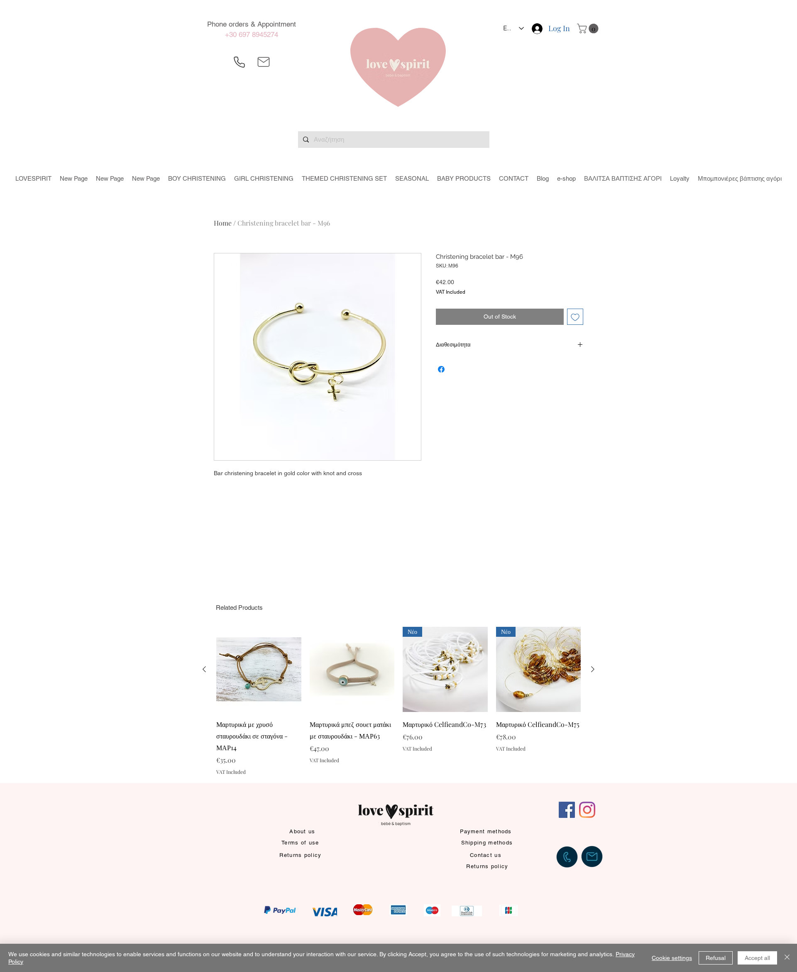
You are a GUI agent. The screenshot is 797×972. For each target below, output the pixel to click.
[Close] (787, 957)
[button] (589, 28)
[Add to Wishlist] (575, 317)
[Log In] (536, 29)
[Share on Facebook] (441, 369)
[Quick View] (258, 669)
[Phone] (239, 62)
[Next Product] (593, 669)
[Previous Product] (204, 669)
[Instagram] (587, 810)
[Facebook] (567, 810)
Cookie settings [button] (672, 958)
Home (223, 222)
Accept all (757, 958)
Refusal (716, 958)
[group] (398, 701)
